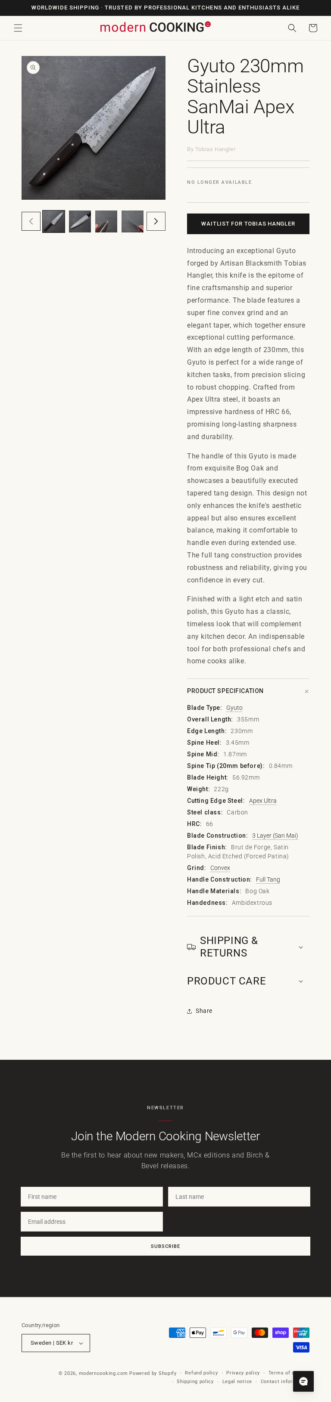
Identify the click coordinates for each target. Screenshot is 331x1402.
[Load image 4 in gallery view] (133, 221)
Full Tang (268, 879)
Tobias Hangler (215, 149)
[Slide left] (31, 221)
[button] (18, 28)
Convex (220, 867)
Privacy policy (243, 1373)
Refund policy (201, 1373)
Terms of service (289, 1373)
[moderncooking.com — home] (155, 27)
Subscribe (165, 1246)
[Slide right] (156, 221)
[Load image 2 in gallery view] (80, 221)
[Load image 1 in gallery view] (54, 221)
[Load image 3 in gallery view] (106, 221)
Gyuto (234, 707)
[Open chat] (303, 1381)
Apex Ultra (263, 800)
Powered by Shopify (153, 1373)
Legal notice (237, 1381)
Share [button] (204, 1010)
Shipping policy (195, 1381)
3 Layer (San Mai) (275, 835)
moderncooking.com (103, 1373)
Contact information (285, 1381)
